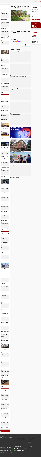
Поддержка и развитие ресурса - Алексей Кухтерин (31, 448)
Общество (15, 438)
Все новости (3, 5)
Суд (20, 438)
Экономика (15, 439)
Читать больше (35, 19)
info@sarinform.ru (34, 27)
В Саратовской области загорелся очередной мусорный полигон (35, 17)
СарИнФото (15, 440)
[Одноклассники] (16, 41)
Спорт (25, 439)
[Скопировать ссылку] (21, 41)
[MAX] (19, 41)
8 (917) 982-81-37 (34, 26)
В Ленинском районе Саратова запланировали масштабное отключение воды (36, 12)
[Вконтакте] (18, 448)
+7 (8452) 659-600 (30, 440)
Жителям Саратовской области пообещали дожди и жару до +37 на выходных (35, 15)
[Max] (32, 25)
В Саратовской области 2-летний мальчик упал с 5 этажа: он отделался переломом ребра (35, 9)
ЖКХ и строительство (19, 439)
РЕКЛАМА (29, 442)
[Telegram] (17, 41)
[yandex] (17, 450)
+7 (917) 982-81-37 (30, 439)
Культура (23, 439)
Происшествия (18, 438)
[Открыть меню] (40, 1)
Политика (23, 438)
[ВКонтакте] (14, 41)
